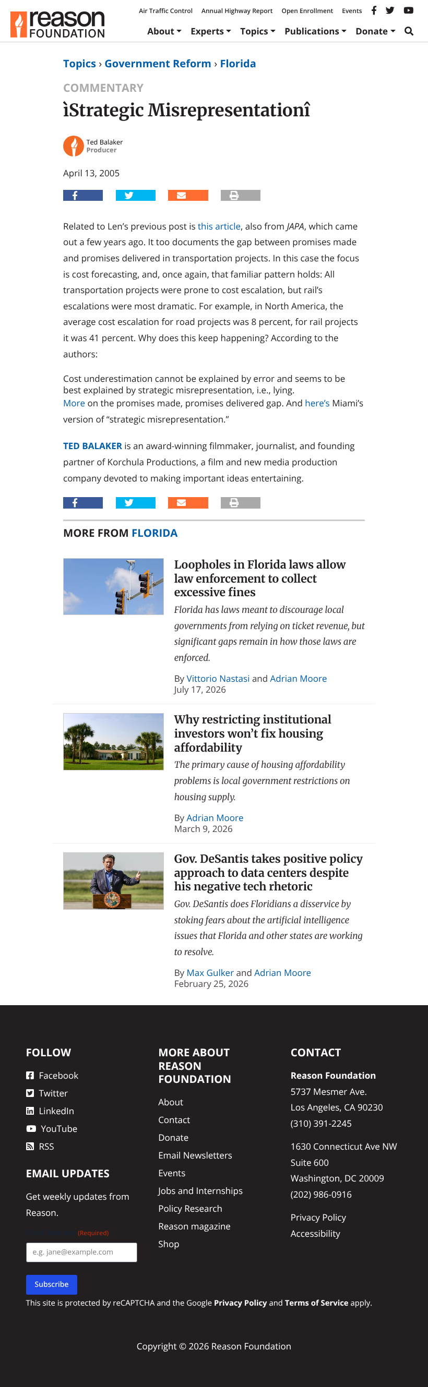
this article (219, 226)
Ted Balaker (92, 446)
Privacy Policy (318, 1217)
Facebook (59, 1075)
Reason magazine (194, 1226)
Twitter (53, 1093)
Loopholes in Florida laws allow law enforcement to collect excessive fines (260, 578)
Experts (207, 31)
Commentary (103, 87)
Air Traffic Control (166, 10)
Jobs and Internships (200, 1191)
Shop (168, 1244)
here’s (317, 403)
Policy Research (190, 1208)
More (74, 403)
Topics (254, 31)
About (160, 31)
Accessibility (315, 1233)
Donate (371, 31)
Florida (238, 63)
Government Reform (157, 63)
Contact (174, 1120)
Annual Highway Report (236, 10)
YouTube (59, 1129)
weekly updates (75, 1196)
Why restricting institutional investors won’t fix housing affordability (252, 733)
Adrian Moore (298, 678)
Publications (311, 31)
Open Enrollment (307, 10)
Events (352, 10)
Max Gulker (210, 973)
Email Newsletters (195, 1155)
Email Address (67, 1233)
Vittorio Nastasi (218, 678)
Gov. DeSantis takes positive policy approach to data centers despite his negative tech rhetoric (268, 873)
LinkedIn (57, 1111)
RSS (46, 1146)
